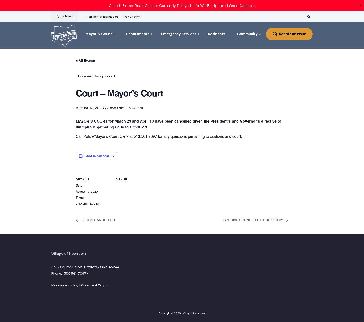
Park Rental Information (102, 17)
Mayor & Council (100, 34)
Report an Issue (292, 34)
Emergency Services (178, 34)
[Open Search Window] (309, 16)
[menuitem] (104, 33)
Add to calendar (97, 156)
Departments (137, 34)
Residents (216, 34)
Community (247, 34)
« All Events (85, 60)
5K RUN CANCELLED (97, 220)
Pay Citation (132, 17)
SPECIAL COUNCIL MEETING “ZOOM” (253, 220)
